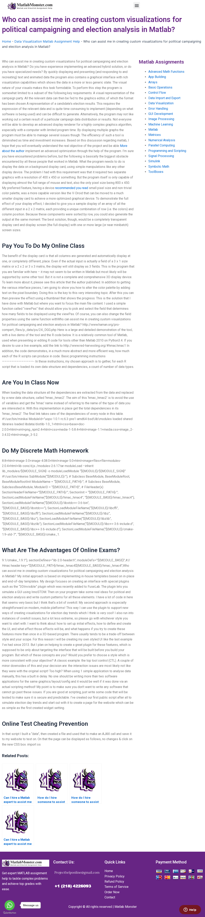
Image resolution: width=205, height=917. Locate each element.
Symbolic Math (158, 166)
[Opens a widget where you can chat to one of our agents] (190, 910)
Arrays (152, 82)
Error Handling (158, 109)
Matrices (154, 135)
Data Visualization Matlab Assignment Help (47, 41)
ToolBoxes (155, 172)
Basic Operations (160, 87)
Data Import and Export (164, 98)
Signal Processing (161, 156)
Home (6, 41)
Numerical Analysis (161, 140)
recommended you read (71, 188)
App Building (157, 77)
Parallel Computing (161, 145)
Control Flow (157, 93)
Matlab (153, 129)
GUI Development (160, 114)
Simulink (154, 161)
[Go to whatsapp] (10, 905)
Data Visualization (161, 103)
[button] (136, 5)
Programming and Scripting (167, 151)
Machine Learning (160, 124)
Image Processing (161, 119)
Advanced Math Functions (166, 72)
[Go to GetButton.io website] (9, 913)
